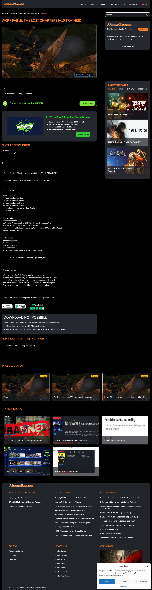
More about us (128, 46)
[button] (148, 566)
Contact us (13, 555)
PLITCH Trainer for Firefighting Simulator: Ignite (72, 523)
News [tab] (120, 89)
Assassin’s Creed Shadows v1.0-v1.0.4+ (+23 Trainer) (119, 498)
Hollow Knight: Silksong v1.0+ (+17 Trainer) (70, 510)
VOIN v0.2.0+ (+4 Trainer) (109, 529)
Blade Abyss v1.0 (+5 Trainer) (110, 533)
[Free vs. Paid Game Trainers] (27, 461)
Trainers (43, 14)
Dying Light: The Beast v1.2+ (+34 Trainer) (69, 514)
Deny (124, 582)
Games (12, 14)
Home (4, 14)
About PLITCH (83, 134)
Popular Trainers (60, 555)
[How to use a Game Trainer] (76, 461)
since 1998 (143, 29)
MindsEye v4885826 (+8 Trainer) (66, 527)
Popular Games (60, 551)
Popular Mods (59, 559)
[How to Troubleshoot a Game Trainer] (76, 430)
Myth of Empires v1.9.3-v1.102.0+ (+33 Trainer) (117, 521)
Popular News (59, 568)
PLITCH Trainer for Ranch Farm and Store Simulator (73, 535)
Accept (106, 582)
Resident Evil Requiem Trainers (20, 506)
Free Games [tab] (142, 89)
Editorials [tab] (130, 89)
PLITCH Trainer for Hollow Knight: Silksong (70, 531)
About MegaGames (16, 551)
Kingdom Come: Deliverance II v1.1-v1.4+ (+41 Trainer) (74, 518)
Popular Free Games (61, 576)
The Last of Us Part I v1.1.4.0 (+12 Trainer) (115, 513)
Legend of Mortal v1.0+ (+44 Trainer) (67, 502)
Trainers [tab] (111, 89)
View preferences (141, 582)
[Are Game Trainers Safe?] (125, 430)
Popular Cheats (60, 563)
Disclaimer (13, 559)
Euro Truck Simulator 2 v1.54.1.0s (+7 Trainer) (117, 525)
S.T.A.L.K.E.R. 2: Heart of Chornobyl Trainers (25, 502)
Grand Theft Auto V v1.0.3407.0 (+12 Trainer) (116, 538)
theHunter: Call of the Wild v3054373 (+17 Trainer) (73, 506)
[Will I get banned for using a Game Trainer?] (27, 430)
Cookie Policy (123, 586)
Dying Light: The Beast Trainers (20, 498)
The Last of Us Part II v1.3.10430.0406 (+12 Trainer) (119, 517)
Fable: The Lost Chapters (28, 14)
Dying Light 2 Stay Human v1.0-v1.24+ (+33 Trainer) (73, 498)
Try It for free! (87, 103)
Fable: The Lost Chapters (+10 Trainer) (52, 329)
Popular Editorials (61, 572)
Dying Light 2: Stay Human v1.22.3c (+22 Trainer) (118, 502)
